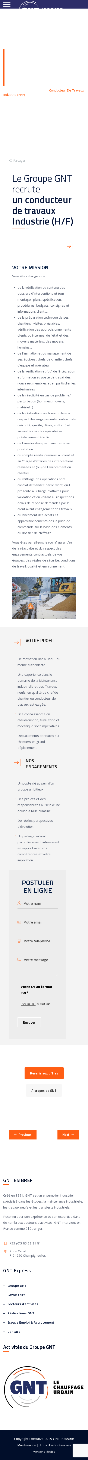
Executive (36, 1438)
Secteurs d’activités (22, 1304)
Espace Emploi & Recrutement (30, 1322)
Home (11, 90)
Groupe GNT (17, 1285)
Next (65, 1134)
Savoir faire (16, 1295)
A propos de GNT (44, 1090)
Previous (25, 1134)
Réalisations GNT (20, 1313)
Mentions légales (44, 1452)
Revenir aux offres (44, 1073)
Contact (13, 1331)
